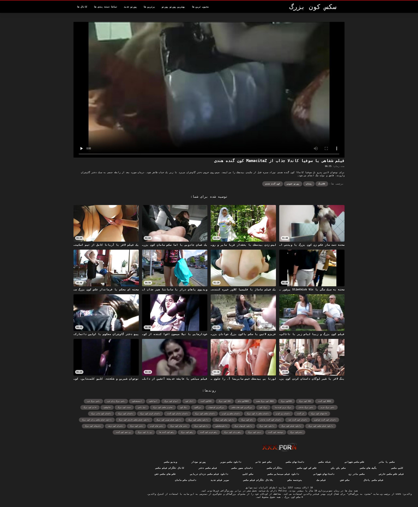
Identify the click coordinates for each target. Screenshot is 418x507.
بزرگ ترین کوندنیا (283, 407)
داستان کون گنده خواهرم (325, 420)
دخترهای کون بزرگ (93, 426)
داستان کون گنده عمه (297, 420)
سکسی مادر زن (356, 474)
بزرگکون (197, 407)
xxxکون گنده (206, 401)
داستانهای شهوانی (323, 474)
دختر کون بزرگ (136, 426)
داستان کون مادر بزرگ (101, 413)
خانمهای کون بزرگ (319, 413)
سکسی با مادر (386, 462)
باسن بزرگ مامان (306, 407)
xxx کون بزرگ (225, 401)
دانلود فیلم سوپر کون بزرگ (169, 420)
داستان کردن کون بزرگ (150, 413)
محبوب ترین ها (200, 6)
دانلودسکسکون (221, 426)
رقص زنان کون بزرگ (232, 432)
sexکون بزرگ (286, 401)
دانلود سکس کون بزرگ (224, 420)
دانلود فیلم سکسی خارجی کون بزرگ (134, 420)
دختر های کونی (156, 426)
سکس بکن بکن (338, 468)
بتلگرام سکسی (274, 468)
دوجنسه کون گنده (275, 432)
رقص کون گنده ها (166, 432)
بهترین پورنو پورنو (173, 6)
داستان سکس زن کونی (231, 413)
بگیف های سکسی (368, 468)
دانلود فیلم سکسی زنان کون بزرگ (97, 420)
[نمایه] (279, 447)
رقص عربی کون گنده (208, 432)
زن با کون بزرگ (145, 432)
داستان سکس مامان (185, 480)
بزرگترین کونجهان (216, 407)
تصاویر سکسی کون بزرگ (163, 407)
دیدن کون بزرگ (254, 432)
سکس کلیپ (247, 474)
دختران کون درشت (115, 426)
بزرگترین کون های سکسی (242, 407)
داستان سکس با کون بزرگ (258, 413)
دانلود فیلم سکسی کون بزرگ (320, 426)
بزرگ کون (263, 407)
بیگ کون (183, 407)
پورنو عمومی (293, 184)
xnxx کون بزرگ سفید (265, 401)
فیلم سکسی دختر (208, 468)
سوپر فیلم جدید (219, 480)
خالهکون (107, 407)
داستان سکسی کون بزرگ (205, 413)
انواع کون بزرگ (171, 401)
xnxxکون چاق (243, 401)
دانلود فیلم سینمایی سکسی (283, 474)
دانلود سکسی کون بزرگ (198, 420)
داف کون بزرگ (247, 420)
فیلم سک (321, 480)
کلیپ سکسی (397, 468)
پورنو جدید (130, 6)
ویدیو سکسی (170, 462)
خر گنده (300, 413)
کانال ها (82, 6)
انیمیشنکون (137, 401)
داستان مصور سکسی (241, 468)
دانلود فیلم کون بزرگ (291, 426)
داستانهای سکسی (295, 462)
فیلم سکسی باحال (373, 480)
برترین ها (149, 6)
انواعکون (153, 401)
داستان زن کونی (283, 413)
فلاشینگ (321, 184)
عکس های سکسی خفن (165, 474)
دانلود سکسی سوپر (230, 462)
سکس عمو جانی (263, 462)
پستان (309, 184)
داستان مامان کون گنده (177, 413)
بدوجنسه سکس (295, 480)
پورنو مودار (198, 462)
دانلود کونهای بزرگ (243, 426)
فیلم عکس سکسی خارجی (391, 474)
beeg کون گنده (324, 401)
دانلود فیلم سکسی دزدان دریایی (209, 474)
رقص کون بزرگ (187, 432)
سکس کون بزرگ (291, 497)
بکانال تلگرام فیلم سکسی (258, 480)
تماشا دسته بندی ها (105, 6)
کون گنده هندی (272, 184)
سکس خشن (344, 480)
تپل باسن (142, 407)
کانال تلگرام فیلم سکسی (169, 468)
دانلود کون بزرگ (266, 426)
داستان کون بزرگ (125, 413)
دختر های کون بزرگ (178, 426)
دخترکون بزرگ (296, 432)
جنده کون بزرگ (124, 407)
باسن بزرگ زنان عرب (116, 401)
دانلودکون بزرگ (201, 426)
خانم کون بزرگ (90, 407)
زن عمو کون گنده (123, 432)
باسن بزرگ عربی (327, 407)
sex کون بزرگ (305, 401)
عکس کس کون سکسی (307, 468)
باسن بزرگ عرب (93, 401)
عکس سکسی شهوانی (354, 462)
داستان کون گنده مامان (270, 420)
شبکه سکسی (324, 462)
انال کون (189, 401)
